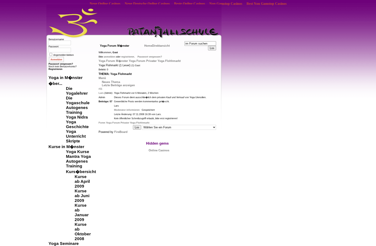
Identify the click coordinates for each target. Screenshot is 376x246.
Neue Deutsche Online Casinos (147, 3)
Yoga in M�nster (65, 77)
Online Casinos (159, 150)
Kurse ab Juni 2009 (82, 196)
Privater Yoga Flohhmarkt (163, 61)
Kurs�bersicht (81, 171)
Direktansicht (161, 45)
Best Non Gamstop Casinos (267, 3)
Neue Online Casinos (105, 3)
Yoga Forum (137, 61)
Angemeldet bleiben (63, 55)
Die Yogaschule (78, 100)
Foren (102, 122)
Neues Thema (111, 82)
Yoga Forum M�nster (113, 61)
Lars (101, 93)
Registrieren (55, 69)
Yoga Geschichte (77, 124)
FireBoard (121, 132)
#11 (100, 89)
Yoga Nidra (77, 117)
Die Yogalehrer (77, 91)
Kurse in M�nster (66, 146)
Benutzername (56, 39)
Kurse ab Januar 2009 (82, 212)
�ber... (55, 83)
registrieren (127, 56)
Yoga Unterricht (76, 134)
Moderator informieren (127, 110)
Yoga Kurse (77, 151)
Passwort (54, 46)
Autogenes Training (77, 110)
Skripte (73, 141)
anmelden (109, 56)
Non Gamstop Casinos (225, 3)
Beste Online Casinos (189, 3)
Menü (102, 78)
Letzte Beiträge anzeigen (118, 85)
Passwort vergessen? (61, 64)
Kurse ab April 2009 (82, 181)
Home (148, 45)
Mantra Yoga (78, 156)
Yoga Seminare (64, 243)
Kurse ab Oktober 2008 (83, 231)
